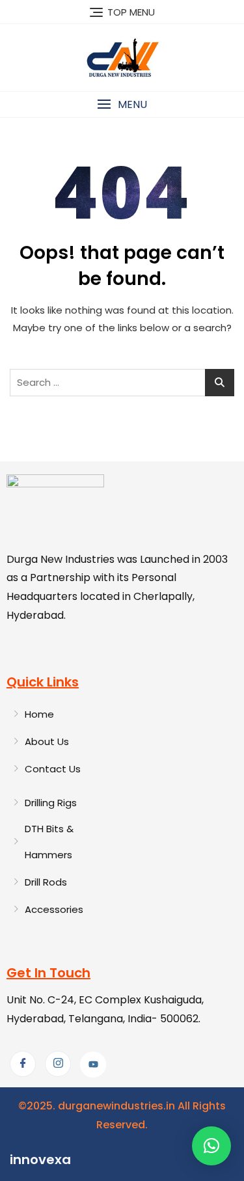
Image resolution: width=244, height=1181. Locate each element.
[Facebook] (23, 1064)
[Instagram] (58, 1064)
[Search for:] (122, 382)
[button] (122, 104)
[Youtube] (93, 1065)
